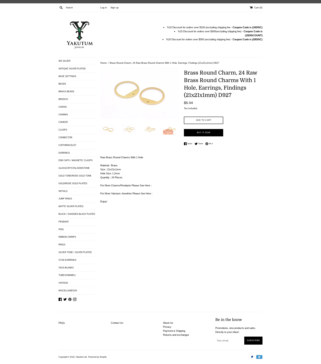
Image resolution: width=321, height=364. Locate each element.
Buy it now (203, 132)
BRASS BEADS (66, 91)
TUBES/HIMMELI (67, 275)
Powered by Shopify (97, 357)
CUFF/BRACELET (67, 145)
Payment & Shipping (174, 330)
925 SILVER (64, 61)
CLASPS (63, 130)
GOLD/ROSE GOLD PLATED (73, 183)
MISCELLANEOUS (68, 290)
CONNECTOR (65, 137)
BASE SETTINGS (67, 76)
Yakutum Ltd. (81, 357)
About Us (168, 322)
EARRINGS (64, 153)
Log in (103, 7)
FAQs (62, 322)
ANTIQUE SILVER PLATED (72, 68)
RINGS (62, 244)
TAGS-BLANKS (66, 267)
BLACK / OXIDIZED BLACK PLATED (77, 214)
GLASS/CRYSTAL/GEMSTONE (74, 168)
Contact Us (117, 322)
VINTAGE (63, 283)
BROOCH (63, 99)
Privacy (167, 326)
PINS (61, 229)
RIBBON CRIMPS (67, 237)
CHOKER (63, 122)
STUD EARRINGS (67, 260)
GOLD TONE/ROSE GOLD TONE (75, 175)
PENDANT (64, 221)
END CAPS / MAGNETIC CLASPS (76, 160)
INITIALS (63, 191)
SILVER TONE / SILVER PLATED (75, 252)
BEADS (62, 84)
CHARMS (63, 114)
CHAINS (63, 107)
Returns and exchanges (176, 334)
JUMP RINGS (65, 198)
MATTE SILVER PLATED (71, 206)
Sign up (115, 7)
